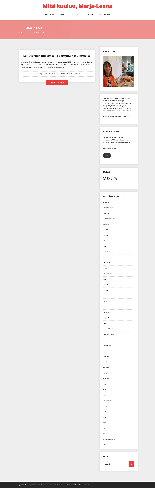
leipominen (106, 290)
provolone (106, 378)
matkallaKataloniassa (109, 329)
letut (104, 296)
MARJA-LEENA (105, 14)
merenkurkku (107, 345)
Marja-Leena (43, 74)
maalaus (105, 307)
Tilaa (106, 156)
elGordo (105, 230)
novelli (105, 362)
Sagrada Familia (107, 400)
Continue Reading (57, 82)
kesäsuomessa (107, 274)
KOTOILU (90, 14)
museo (105, 351)
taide (104, 423)
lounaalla (105, 301)
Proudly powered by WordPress (53, 485)
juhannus (105, 246)
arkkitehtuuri (106, 213)
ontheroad (106, 367)
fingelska (105, 235)
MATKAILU (76, 14)
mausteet (105, 340)
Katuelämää (106, 263)
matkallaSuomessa (108, 334)
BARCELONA (49, 14)
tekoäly (105, 433)
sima (104, 417)
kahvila (105, 257)
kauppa (105, 268)
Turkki (104, 445)
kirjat (104, 279)
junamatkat (106, 252)
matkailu (105, 323)
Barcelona (106, 224)
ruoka (104, 395)
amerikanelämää (108, 208)
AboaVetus (106, 202)
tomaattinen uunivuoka (110, 439)
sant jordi (105, 406)
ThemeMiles (86, 485)
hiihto (104, 241)
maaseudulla (107, 312)
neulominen (106, 356)
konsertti (105, 285)
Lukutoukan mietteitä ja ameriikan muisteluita (57, 55)
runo (104, 389)
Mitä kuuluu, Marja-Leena (77, 6)
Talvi (104, 428)
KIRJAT (62, 14)
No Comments (75, 74)
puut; (104, 384)
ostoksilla (105, 373)
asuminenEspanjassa (109, 219)
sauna (104, 412)
